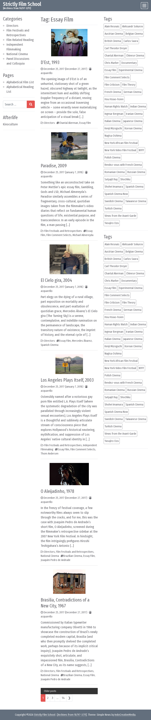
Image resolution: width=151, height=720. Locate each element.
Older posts (50, 690)
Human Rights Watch (116, 106)
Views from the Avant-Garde (120, 215)
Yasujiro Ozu (112, 223)
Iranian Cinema (134, 114)
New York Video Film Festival (120, 150)
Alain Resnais (112, 26)
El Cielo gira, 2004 (56, 280)
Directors (12, 26)
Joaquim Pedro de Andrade (55, 560)
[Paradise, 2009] (69, 146)
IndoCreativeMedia (125, 714)
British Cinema (113, 41)
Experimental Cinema (130, 70)
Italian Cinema (112, 121)
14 (63, 698)
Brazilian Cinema (72, 556)
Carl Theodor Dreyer (116, 48)
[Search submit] (31, 104)
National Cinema (17, 54)
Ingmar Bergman (114, 114)
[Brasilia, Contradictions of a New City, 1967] (69, 581)
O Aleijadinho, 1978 (57, 491)
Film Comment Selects (58, 235)
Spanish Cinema (49, 345)
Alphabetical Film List (20, 82)
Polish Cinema (112, 157)
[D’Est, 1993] (69, 42)
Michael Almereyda (83, 235)
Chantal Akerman (68, 123)
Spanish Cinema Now (116, 194)
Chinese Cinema (135, 55)
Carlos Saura (131, 41)
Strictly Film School (22, 4)
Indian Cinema (138, 106)
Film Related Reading (20, 40)
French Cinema (113, 92)
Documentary (129, 63)
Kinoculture (10, 124)
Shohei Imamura (114, 186)
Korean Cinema (133, 128)
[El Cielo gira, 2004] (69, 259)
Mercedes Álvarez (82, 340)
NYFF (141, 150)
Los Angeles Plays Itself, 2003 (67, 380)
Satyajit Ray (111, 179)
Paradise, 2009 (54, 165)
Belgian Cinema (134, 33)
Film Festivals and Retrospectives (63, 231)
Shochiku (125, 179)
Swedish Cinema (114, 201)
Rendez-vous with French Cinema (123, 165)
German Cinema (132, 92)
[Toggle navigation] (144, 5)
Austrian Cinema (114, 33)
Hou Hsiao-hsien (114, 99)
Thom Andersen (49, 453)
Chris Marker (112, 63)
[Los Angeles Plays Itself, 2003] (69, 364)
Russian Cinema (136, 172)
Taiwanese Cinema (135, 201)
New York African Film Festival (121, 143)
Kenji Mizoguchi (113, 128)
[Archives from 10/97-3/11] (72, 714)
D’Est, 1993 (50, 62)
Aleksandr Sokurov (132, 26)
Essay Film (85, 123)
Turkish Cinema (113, 208)
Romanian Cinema (115, 172)
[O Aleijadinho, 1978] (69, 474)
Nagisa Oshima (113, 135)
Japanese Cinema (132, 121)
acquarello (46, 73)
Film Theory (128, 84)
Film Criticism (112, 84)
